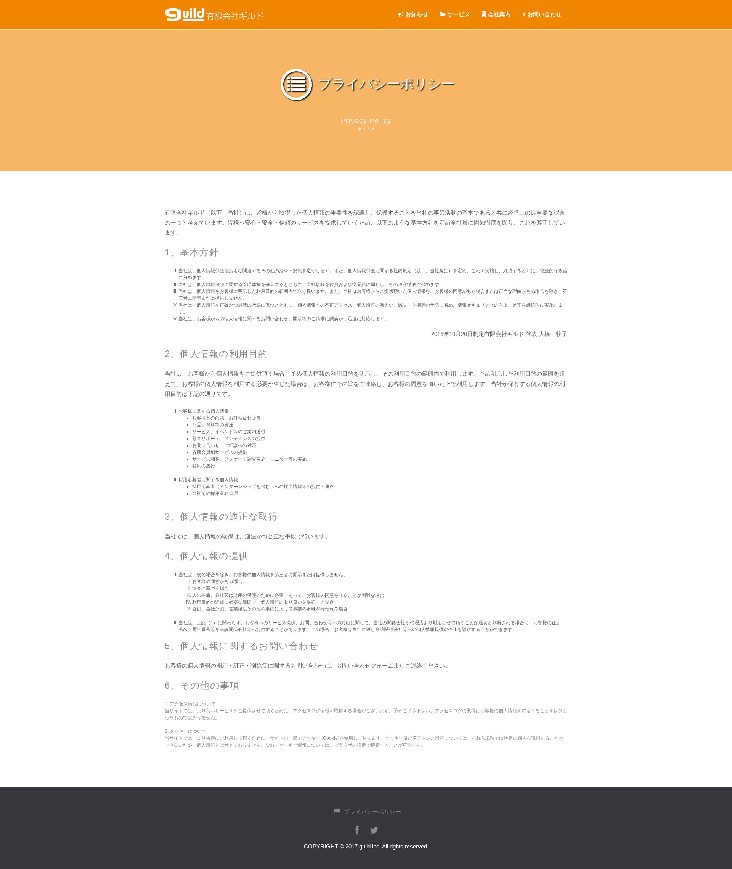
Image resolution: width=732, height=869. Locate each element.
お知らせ (416, 14)
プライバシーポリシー (371, 811)
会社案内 (498, 14)
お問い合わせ (544, 14)
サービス (458, 14)
